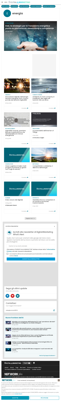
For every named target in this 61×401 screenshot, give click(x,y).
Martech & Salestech (49, 6)
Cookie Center (36, 369)
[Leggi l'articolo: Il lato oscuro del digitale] (17, 197)
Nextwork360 (8, 377)
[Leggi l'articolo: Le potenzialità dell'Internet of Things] (44, 129)
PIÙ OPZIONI (44, 398)
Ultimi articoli (5, 6)
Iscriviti (30, 259)
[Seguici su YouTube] (12, 296)
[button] (4, 2)
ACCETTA (15, 398)
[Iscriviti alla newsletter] (18, 296)
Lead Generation (24, 6)
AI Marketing (14, 6)
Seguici (26, 363)
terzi (16, 256)
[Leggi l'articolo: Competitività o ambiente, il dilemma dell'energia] (44, 164)
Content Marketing (36, 6)
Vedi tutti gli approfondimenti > (47, 355)
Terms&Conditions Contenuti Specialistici (17, 369)
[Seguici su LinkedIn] (7, 296)
